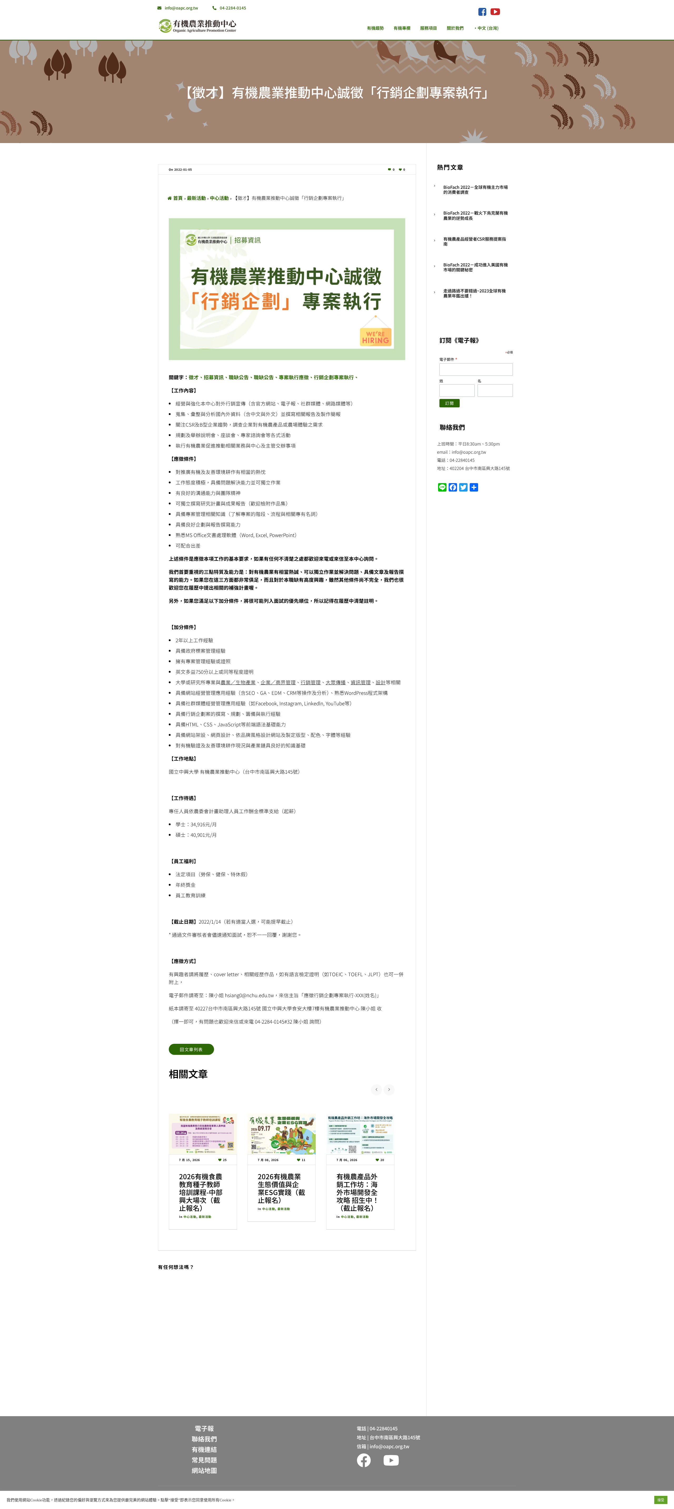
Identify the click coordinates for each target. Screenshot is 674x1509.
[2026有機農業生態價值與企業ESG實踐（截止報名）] (281, 1134)
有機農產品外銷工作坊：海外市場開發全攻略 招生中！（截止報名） (357, 1192)
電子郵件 (448, 359)
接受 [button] (660, 1500)
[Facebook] (482, 12)
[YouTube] (495, 11)
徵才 (194, 377)
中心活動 (219, 197)
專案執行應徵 (294, 377)
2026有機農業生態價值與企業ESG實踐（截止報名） (281, 1188)
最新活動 (196, 197)
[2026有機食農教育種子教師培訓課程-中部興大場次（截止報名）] (203, 1134)
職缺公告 (239, 377)
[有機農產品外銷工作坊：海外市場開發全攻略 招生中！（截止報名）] (360, 1134)
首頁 (178, 197)
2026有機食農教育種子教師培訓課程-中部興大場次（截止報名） (200, 1192)
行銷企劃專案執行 (334, 377)
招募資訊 (214, 377)
